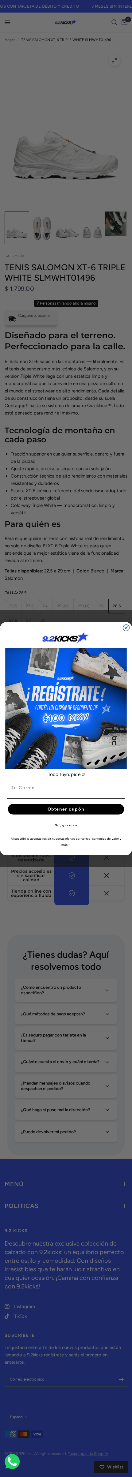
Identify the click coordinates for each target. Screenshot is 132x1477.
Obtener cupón (66, 809)
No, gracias (66, 825)
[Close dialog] (126, 627)
